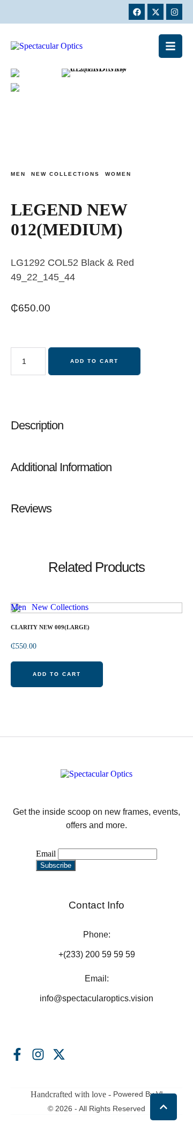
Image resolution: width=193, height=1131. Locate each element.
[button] (170, 46)
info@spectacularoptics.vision (96, 998)
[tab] (96, 425)
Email (46, 853)
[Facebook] (137, 12)
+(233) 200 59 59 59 (96, 954)
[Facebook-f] (17, 1054)
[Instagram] (174, 12)
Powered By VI (138, 1094)
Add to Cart (94, 361)
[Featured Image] (96, 659)
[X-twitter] (155, 12)
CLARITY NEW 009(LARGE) (50, 627)
